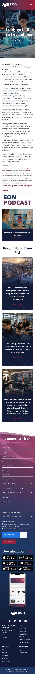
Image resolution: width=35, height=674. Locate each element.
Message (5, 497)
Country (4, 480)
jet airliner (8, 170)
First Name (5, 444)
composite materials (7, 183)
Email (4, 462)
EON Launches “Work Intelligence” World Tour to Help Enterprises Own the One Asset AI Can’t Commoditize (17, 293)
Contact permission (8, 521)
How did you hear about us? (11, 512)
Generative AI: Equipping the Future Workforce (17, 233)
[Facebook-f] (9, 621)
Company (5, 471)
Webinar (17, 238)
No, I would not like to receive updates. (16, 529)
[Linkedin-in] (25, 621)
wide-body (25, 168)
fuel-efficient (26, 178)
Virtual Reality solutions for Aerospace (17, 186)
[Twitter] (15, 621)
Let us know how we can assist (12, 488)
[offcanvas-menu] (31, 5)
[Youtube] (20, 621)
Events (5, 190)
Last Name (5, 453)
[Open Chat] (30, 669)
